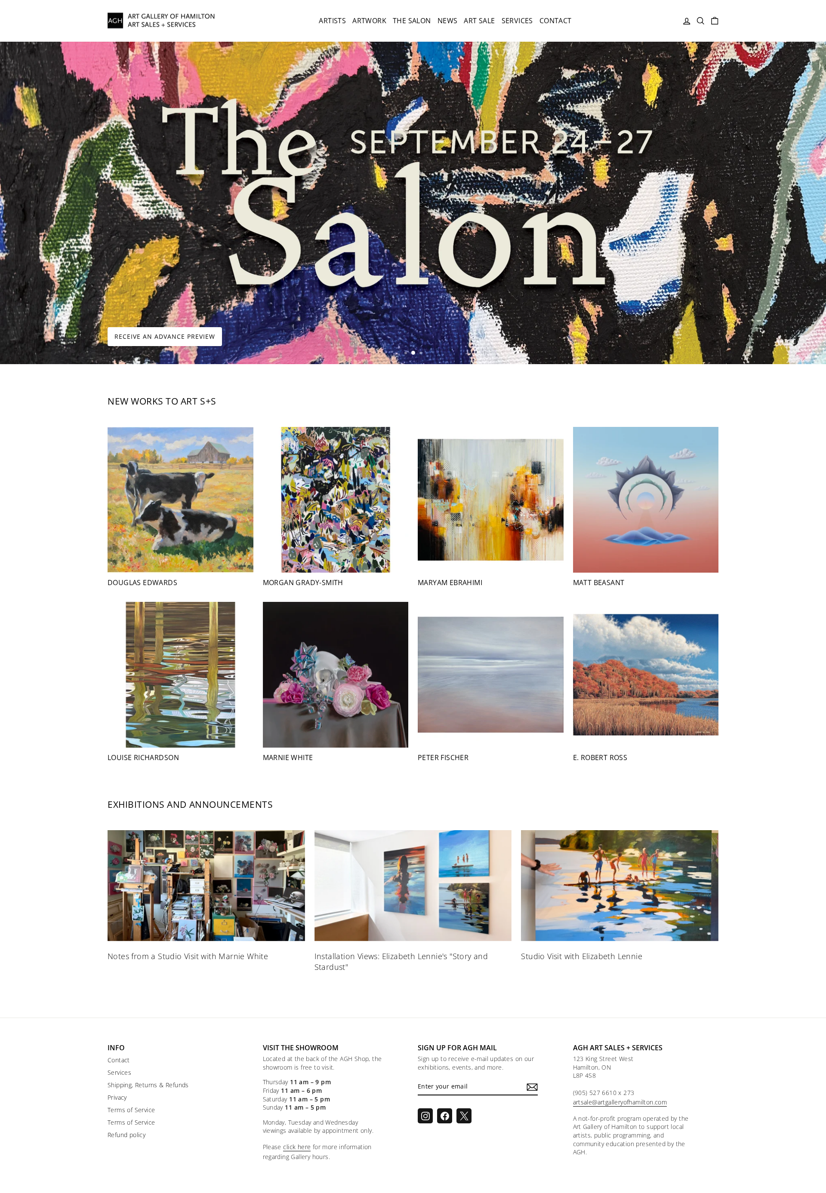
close (413, 717)
